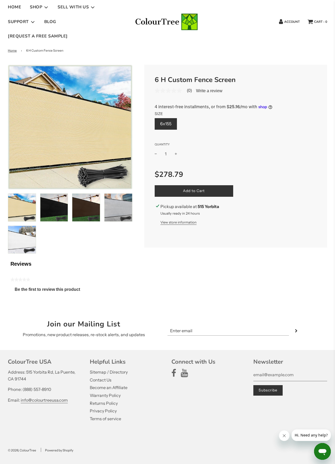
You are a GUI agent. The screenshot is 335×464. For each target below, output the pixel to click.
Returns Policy (104, 403)
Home (14, 7)
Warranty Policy (105, 395)
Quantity (162, 144)
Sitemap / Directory (109, 372)
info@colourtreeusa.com (44, 400)
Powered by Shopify (59, 450)
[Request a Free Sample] (38, 36)
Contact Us (100, 380)
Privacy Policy (103, 410)
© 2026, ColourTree (22, 450)
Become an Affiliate (108, 387)
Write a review (209, 91)
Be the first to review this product (49, 290)
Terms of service (105, 418)
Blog (50, 22)
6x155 (165, 123)
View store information (178, 222)
